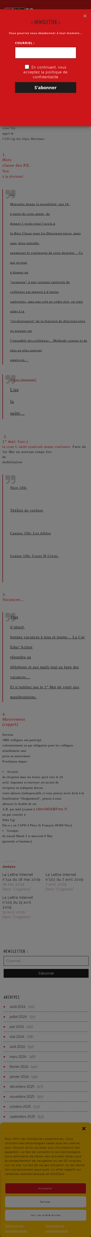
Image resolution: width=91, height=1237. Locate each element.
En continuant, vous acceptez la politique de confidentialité (45, 72)
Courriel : (25, 43)
